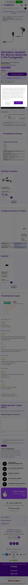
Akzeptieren (18, 102)
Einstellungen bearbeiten (8, 103)
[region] (14, 96)
